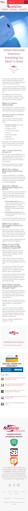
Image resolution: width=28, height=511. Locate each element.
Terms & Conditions (18, 498)
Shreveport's (14, 469)
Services (23, 491)
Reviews (16, 491)
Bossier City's (22, 469)
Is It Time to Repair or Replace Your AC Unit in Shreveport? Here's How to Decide (14, 391)
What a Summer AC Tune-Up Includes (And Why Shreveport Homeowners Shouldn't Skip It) (15, 384)
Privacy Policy (7, 498)
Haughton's (8, 471)
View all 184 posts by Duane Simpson (13, 345)
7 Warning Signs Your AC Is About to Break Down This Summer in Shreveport (15, 378)
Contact (16, 494)
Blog (14, 72)
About (10, 491)
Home (4, 491)
